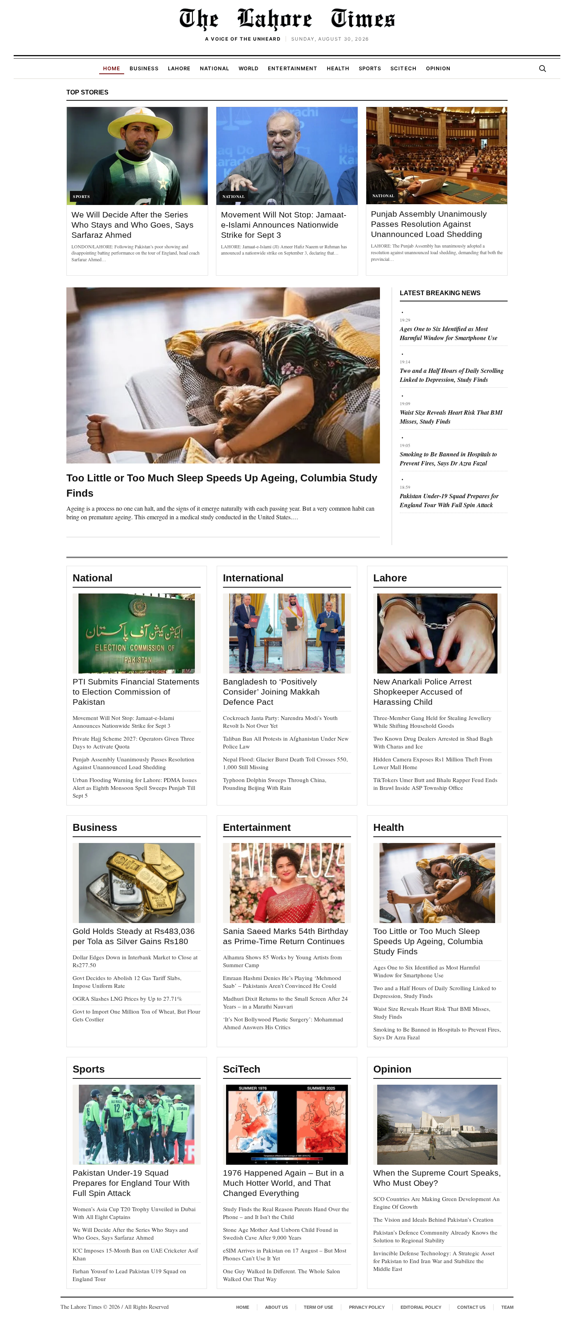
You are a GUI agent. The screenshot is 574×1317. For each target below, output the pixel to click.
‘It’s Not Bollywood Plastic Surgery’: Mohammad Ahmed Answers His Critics (283, 1023)
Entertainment (292, 68)
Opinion (438, 68)
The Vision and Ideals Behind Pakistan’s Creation (433, 1219)
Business (144, 68)
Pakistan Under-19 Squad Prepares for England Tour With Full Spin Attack (449, 500)
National (214, 68)
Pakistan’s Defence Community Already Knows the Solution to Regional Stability (435, 1236)
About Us (276, 1307)
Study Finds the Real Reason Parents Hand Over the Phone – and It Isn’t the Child (286, 1213)
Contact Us (471, 1307)
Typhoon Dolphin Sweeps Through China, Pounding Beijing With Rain (274, 783)
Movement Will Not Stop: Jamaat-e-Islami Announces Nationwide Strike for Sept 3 (283, 224)
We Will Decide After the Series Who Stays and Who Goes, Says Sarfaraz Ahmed (132, 224)
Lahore (179, 68)
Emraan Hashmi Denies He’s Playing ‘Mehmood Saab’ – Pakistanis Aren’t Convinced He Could (282, 981)
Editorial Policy (421, 1307)
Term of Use (318, 1307)
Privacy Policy (367, 1307)
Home (111, 68)
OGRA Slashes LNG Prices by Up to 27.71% (127, 998)
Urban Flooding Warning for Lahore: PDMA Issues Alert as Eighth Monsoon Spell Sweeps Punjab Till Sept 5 (135, 787)
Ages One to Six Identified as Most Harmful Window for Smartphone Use (448, 333)
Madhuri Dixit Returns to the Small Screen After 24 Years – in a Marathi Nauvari (285, 1002)
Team (507, 1307)
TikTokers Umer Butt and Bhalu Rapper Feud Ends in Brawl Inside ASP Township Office (435, 783)
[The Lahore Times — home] (287, 19)
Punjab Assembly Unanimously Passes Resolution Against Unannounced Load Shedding (429, 224)
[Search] (542, 68)
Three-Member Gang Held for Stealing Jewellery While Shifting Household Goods (432, 721)
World (248, 68)
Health (338, 68)
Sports (370, 68)
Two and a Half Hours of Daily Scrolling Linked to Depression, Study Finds (452, 375)
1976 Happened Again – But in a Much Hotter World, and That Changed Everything (283, 1183)
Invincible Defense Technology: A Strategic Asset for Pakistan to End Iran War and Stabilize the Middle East (433, 1260)
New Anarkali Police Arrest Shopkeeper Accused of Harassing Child (422, 691)
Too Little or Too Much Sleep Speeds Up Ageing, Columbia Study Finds (428, 941)
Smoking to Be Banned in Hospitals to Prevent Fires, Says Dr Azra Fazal (448, 458)
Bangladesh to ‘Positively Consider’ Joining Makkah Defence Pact (271, 691)
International (253, 578)
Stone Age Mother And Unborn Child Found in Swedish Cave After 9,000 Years (280, 1233)
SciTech (403, 68)
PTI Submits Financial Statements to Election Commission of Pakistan (136, 691)
